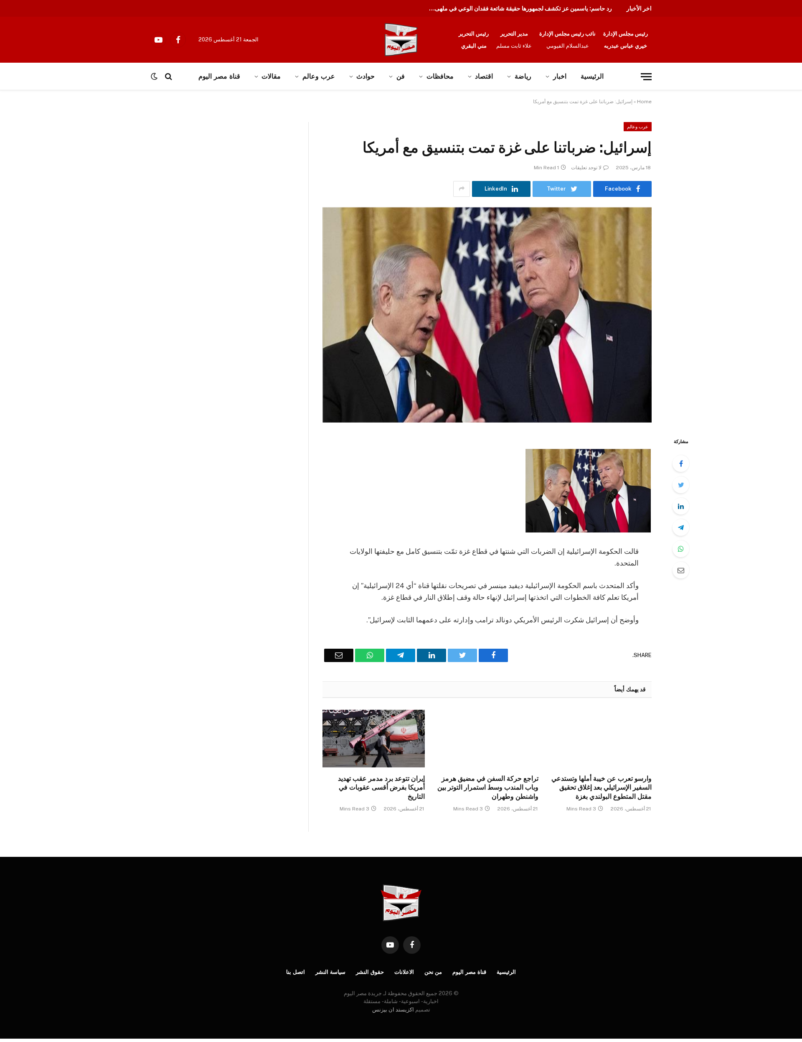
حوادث (365, 76)
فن (400, 76)
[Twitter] (681, 484)
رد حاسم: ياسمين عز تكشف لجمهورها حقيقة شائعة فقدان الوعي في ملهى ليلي (518, 8)
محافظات (440, 76)
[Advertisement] (87, 184)
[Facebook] (681, 463)
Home (644, 101)
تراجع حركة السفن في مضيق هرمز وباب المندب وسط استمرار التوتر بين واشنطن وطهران (487, 787)
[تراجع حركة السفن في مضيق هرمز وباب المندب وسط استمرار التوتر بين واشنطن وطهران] (487, 738)
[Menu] (646, 76)
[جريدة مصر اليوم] (401, 40)
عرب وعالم (318, 76)
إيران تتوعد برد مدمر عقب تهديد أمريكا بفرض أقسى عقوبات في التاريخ (381, 787)
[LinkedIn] (681, 506)
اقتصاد (484, 76)
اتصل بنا (295, 972)
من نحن (433, 972)
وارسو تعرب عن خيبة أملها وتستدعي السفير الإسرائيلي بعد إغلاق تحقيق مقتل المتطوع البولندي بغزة (601, 787)
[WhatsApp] (681, 548)
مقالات (271, 76)
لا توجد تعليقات (586, 168)
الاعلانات (404, 972)
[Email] (681, 570)
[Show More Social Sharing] (461, 189)
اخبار (559, 76)
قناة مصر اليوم (219, 76)
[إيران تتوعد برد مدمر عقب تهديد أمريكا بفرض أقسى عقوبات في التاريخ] (373, 738)
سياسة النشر (330, 972)
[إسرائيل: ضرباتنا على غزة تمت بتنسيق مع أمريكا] (487, 315)
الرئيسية (592, 76)
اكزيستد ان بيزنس (393, 1009)
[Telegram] (681, 527)
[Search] (168, 76)
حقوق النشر (370, 972)
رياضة (523, 76)
